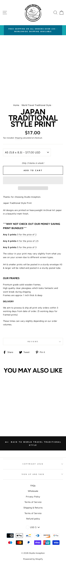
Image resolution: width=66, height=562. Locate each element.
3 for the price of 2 (26, 234)
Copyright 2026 (33, 464)
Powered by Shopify (33, 559)
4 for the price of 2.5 (27, 241)
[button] (33, 180)
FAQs (33, 485)
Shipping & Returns (33, 507)
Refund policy (33, 518)
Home (16, 105)
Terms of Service (33, 502)
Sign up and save (33, 474)
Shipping (18, 138)
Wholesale (33, 491)
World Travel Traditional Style (36, 105)
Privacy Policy (33, 496)
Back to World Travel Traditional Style (35, 443)
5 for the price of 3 (26, 247)
